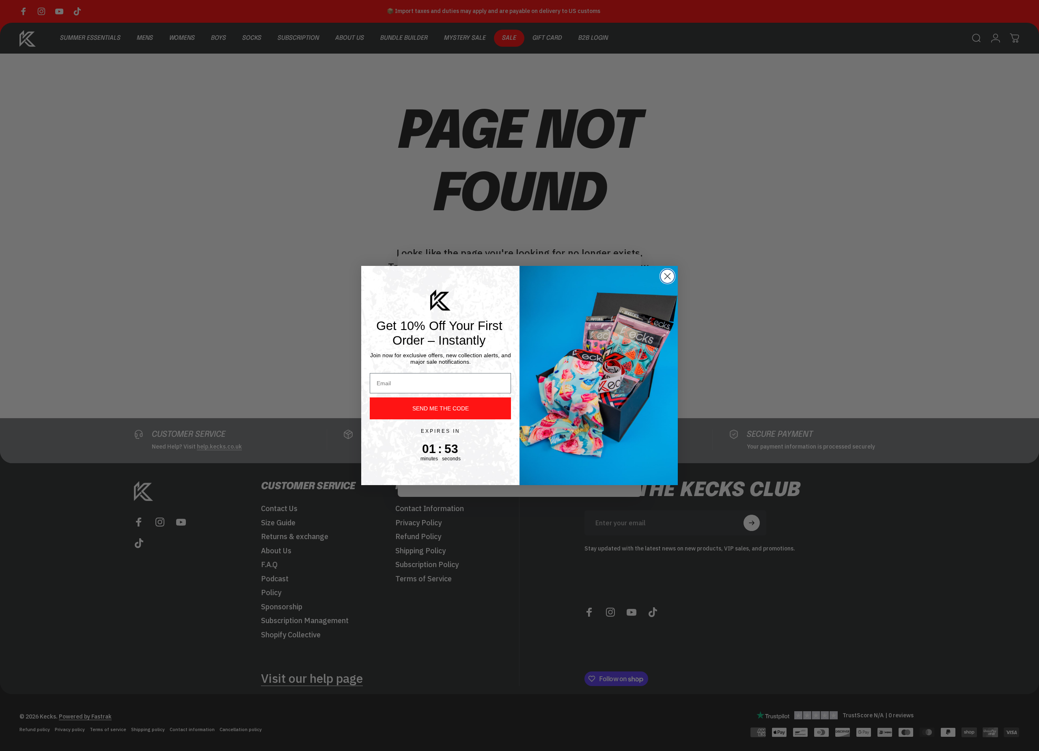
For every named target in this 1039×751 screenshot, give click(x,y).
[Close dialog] (667, 276)
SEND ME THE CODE (440, 408)
